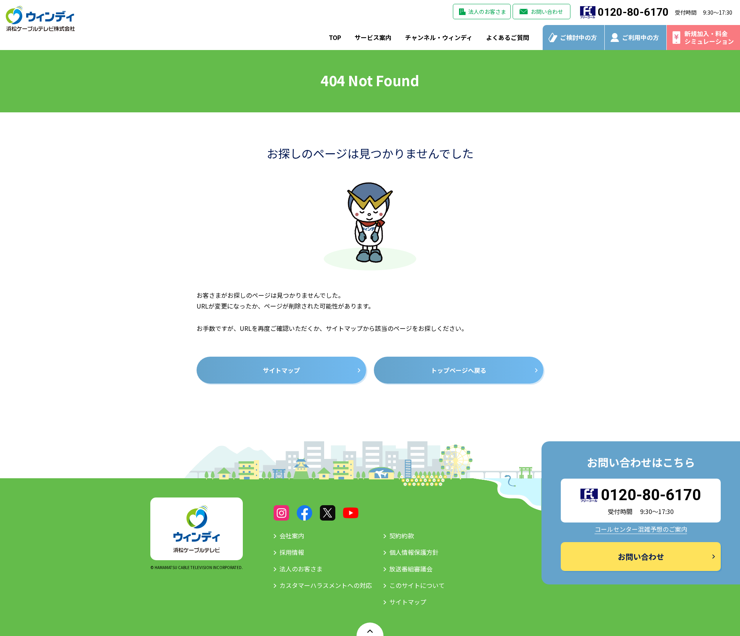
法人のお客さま (487, 11)
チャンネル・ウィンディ (439, 37)
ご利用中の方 (640, 37)
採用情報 (291, 552)
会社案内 (291, 535)
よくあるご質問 (507, 37)
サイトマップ (407, 601)
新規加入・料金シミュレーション (709, 37)
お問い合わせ (547, 11)
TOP (335, 37)
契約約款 (401, 535)
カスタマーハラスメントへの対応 (325, 585)
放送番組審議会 (410, 568)
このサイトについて (417, 585)
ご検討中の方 (578, 37)
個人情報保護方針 (414, 552)
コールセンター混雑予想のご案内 (641, 529)
